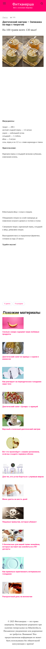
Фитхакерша (23, 4)
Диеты (5, 17)
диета (8, 304)
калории (19, 304)
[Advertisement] (23, 93)
